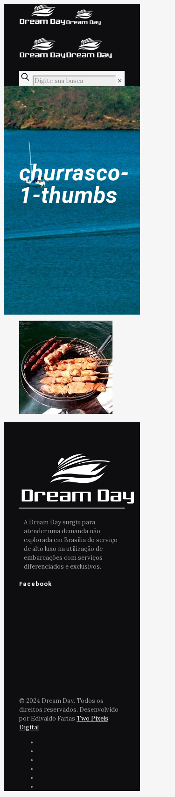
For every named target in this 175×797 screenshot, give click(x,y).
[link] (119, 81)
